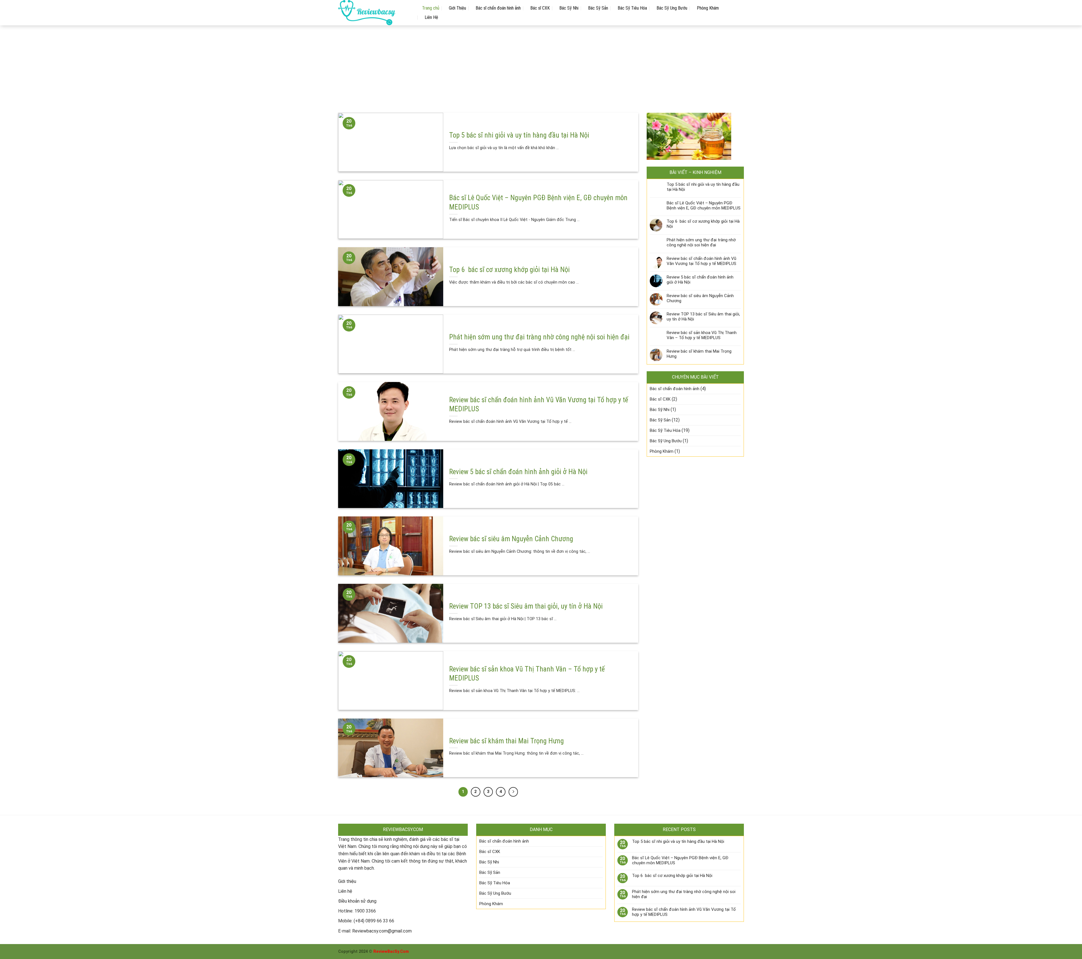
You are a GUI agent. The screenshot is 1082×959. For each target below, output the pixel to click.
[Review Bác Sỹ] (374, 12)
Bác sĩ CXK (540, 8)
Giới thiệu (347, 881)
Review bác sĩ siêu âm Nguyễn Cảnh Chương (700, 298)
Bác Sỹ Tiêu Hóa (632, 8)
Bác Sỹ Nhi (568, 8)
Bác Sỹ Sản (598, 8)
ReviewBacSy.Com (391, 951)
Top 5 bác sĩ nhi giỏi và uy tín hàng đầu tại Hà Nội (703, 187)
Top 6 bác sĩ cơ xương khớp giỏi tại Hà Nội (703, 224)
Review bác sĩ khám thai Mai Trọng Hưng (699, 354)
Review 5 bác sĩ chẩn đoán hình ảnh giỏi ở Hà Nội (700, 280)
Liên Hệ (431, 17)
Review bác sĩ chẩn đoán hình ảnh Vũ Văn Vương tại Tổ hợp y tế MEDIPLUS (701, 261)
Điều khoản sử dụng (357, 901)
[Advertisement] (541, 64)
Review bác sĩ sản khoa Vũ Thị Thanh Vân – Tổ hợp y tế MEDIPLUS (702, 335)
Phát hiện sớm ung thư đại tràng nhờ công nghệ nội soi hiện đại (701, 242)
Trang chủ (430, 8)
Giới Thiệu (457, 8)
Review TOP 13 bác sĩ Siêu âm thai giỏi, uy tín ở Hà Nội (703, 316)
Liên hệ (345, 891)
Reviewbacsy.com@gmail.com (382, 931)
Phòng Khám (708, 8)
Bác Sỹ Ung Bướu (672, 8)
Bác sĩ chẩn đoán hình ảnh (498, 8)
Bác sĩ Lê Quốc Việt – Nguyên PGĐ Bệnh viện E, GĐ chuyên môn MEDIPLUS (703, 205)
